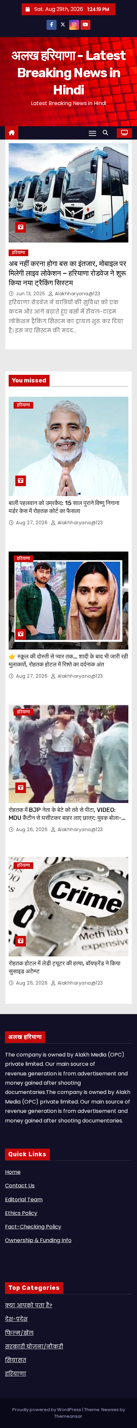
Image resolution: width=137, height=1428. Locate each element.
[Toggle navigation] (92, 133)
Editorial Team (24, 1199)
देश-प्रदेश (16, 1319)
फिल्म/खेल (19, 1333)
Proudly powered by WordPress (47, 1409)
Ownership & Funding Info (38, 1240)
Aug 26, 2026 (32, 829)
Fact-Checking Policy (33, 1226)
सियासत (15, 1360)
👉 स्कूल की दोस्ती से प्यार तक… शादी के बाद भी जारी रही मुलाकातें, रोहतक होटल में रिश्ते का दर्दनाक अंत (68, 660)
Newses (110, 1409)
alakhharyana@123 (76, 293)
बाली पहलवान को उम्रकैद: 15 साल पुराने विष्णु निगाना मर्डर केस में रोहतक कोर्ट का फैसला (64, 507)
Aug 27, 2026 (32, 522)
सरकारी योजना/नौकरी (34, 1346)
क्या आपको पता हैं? (28, 1305)
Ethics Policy (21, 1213)
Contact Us (20, 1185)
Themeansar (68, 1416)
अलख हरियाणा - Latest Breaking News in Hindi (68, 73)
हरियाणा (18, 252)
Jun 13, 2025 (31, 293)
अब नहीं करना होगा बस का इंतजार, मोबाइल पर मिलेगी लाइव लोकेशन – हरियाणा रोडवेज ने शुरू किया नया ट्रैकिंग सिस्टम (67, 273)
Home (13, 1172)
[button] (107, 133)
